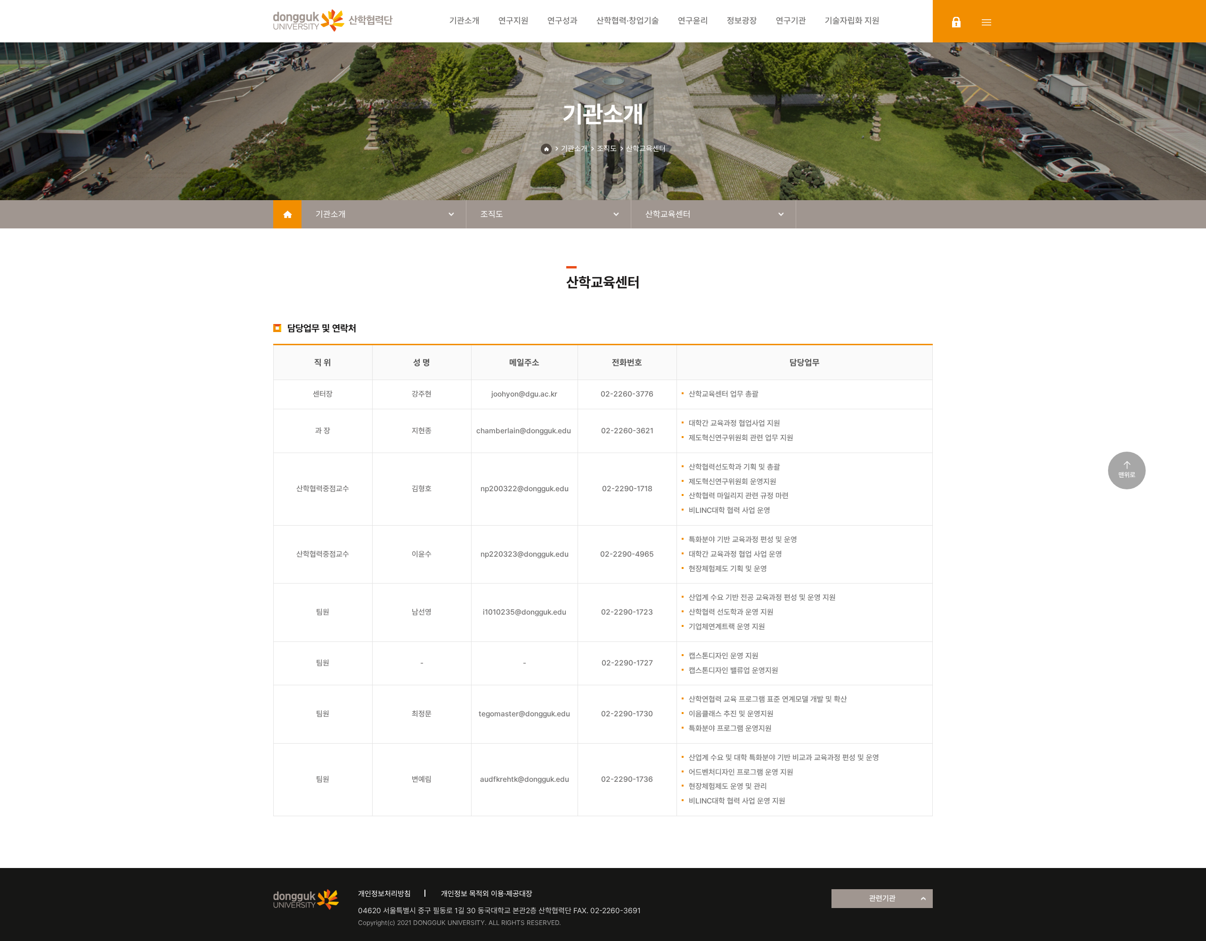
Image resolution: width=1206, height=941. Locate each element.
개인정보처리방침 (384, 893)
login (956, 22)
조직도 (607, 148)
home (287, 214)
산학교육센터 (646, 148)
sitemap (986, 22)
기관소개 (574, 148)
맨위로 (1126, 475)
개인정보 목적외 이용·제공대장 (486, 893)
